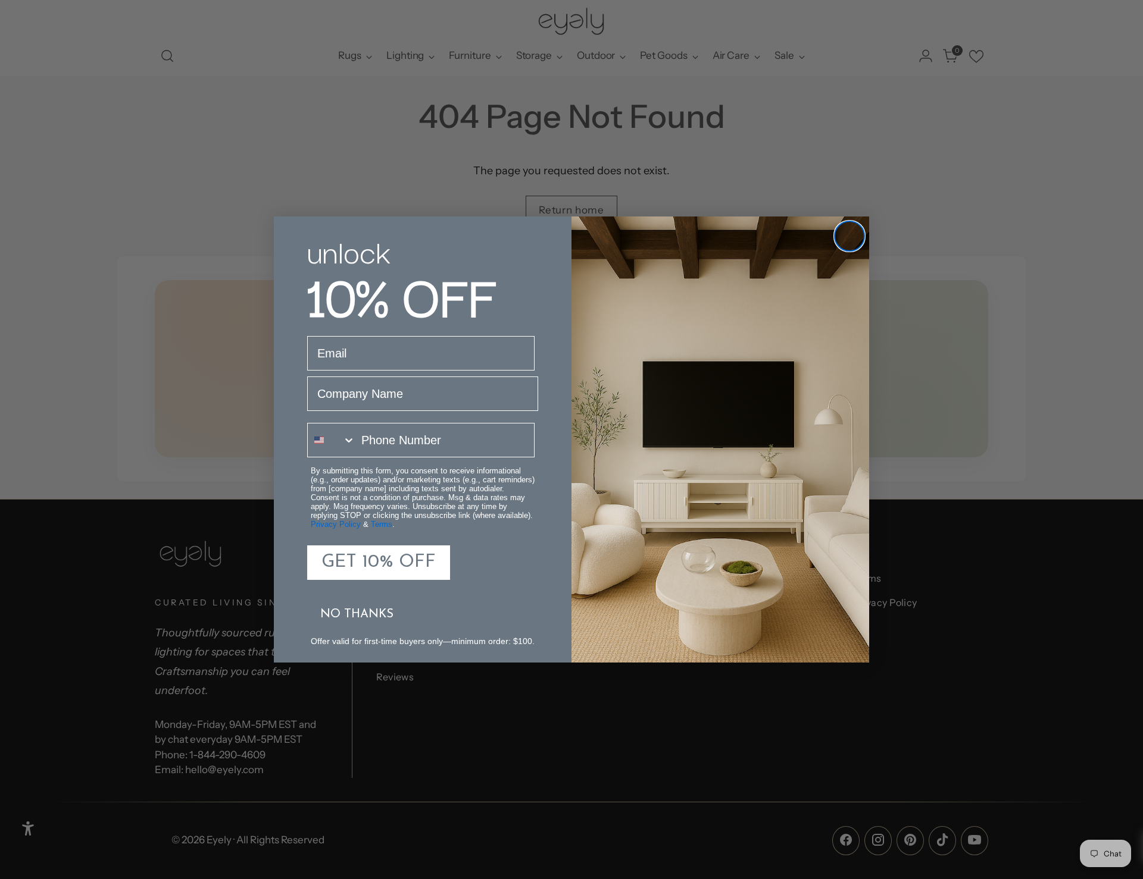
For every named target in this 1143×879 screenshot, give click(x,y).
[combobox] (331, 440)
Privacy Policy (336, 524)
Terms (381, 524)
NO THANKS (357, 614)
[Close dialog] (849, 236)
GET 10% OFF (378, 562)
